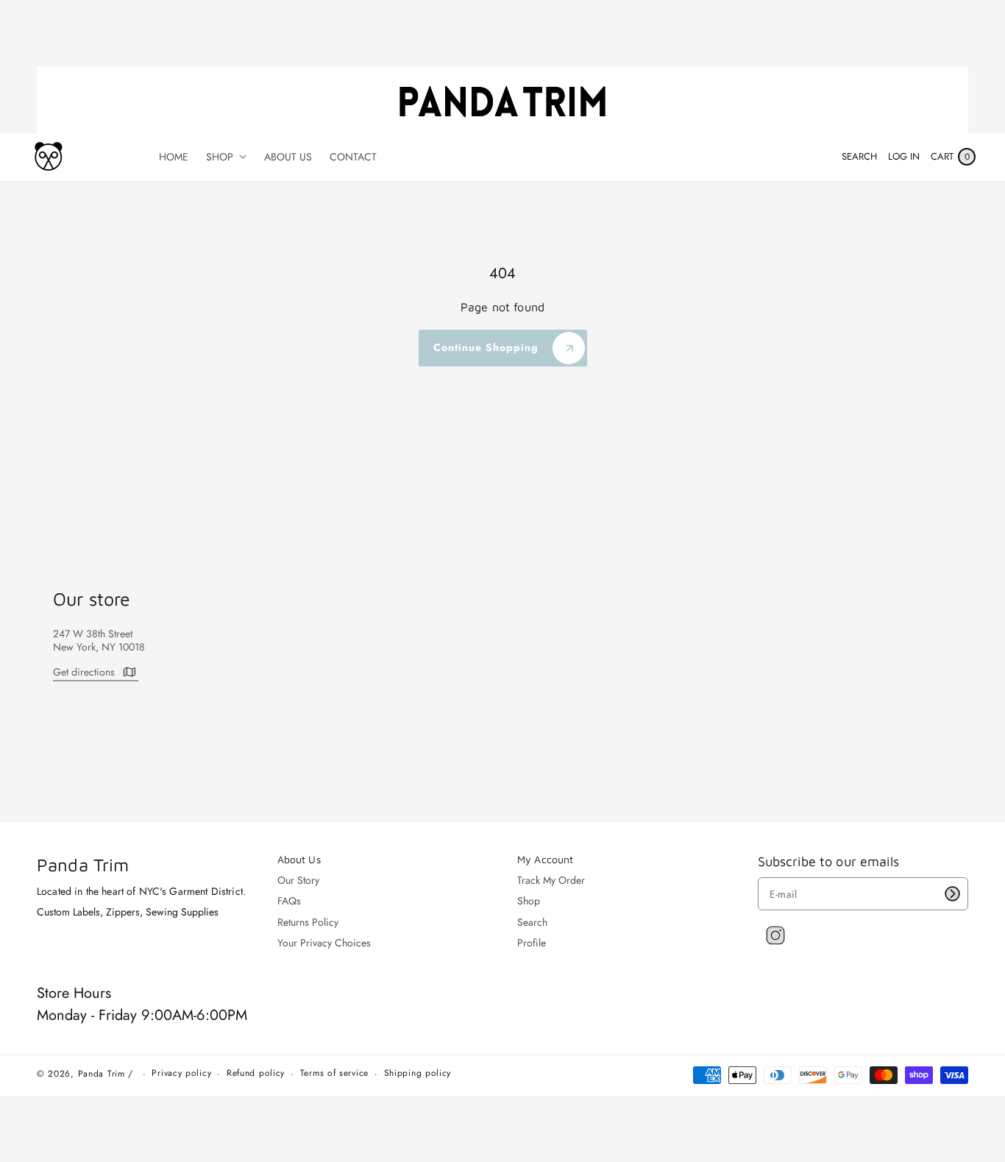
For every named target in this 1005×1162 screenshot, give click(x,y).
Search (532, 922)
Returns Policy (307, 922)
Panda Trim (101, 1073)
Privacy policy (181, 1074)
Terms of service (334, 1074)
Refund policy (256, 1074)
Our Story (298, 881)
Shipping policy (418, 1074)
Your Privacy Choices (324, 942)
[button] (859, 156)
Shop (528, 900)
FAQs (289, 900)
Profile (531, 942)
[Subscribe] (952, 893)
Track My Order (551, 881)
